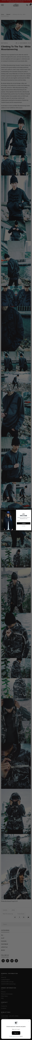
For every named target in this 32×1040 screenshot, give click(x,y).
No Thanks (23, 525)
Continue (23, 523)
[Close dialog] (30, 510)
